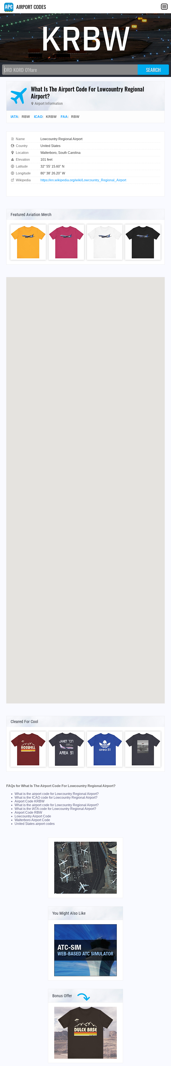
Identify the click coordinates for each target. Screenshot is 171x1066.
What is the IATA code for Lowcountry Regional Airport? (55, 809)
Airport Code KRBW (29, 801)
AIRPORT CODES (30, 6)
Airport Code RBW (28, 812)
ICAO (38, 116)
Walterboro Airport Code (32, 820)
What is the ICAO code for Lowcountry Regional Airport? (56, 797)
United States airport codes (35, 823)
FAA (64, 116)
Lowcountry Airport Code (33, 816)
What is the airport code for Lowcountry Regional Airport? (57, 794)
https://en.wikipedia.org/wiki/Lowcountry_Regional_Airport (83, 180)
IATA (14, 116)
